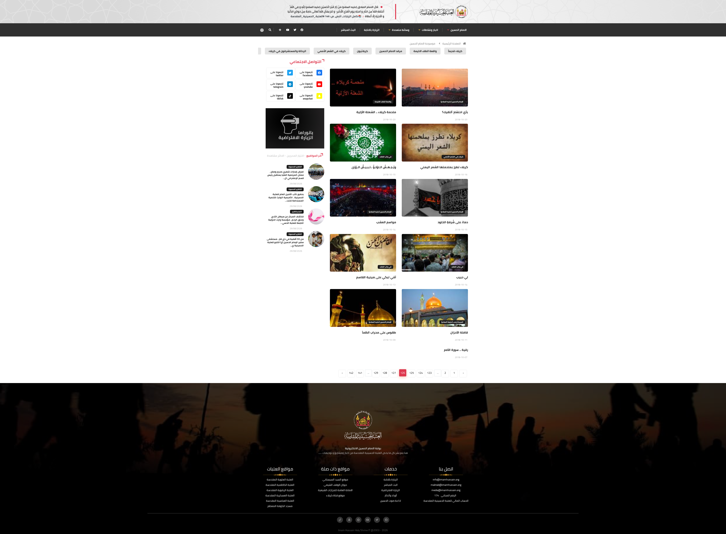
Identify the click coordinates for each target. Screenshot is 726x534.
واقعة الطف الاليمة (383, 101)
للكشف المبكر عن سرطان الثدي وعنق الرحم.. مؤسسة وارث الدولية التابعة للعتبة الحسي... (286, 219)
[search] (270, 30)
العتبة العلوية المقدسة (280, 479)
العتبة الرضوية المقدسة (280, 490)
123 (429, 372)
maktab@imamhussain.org (446, 484)
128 (384, 372)
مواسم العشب (386, 222)
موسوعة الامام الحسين (422, 43)
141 (360, 372)
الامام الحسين (458, 29)
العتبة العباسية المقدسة (280, 500)
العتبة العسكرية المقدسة (280, 495)
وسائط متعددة (400, 29)
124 (420, 372)
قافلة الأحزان (459, 332)
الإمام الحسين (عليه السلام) (452, 101)
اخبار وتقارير (297, 211)
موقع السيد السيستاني (335, 479)
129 (376, 372)
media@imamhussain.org (445, 490)
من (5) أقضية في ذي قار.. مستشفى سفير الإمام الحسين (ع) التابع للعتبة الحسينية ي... (285, 242)
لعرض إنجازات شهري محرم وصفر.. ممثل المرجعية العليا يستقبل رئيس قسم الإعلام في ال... (285, 174)
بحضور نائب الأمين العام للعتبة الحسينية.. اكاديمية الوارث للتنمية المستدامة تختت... (286, 197)
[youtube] (287, 29)
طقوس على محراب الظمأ (379, 332)
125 (411, 372)
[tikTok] (340, 520)
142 (351, 372)
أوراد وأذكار (391, 495)
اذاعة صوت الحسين (390, 500)
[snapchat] (349, 520)
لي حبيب (462, 277)
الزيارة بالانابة (371, 29)
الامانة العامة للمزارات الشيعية (335, 490)
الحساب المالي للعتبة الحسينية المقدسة (446, 500)
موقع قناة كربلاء (335, 495)
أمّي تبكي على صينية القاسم (376, 277)
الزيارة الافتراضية (390, 490)
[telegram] (358, 520)
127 (393, 372)
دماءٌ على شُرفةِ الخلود (453, 222)
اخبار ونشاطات (429, 29)
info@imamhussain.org (446, 479)
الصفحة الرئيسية (451, 43)
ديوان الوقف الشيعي (335, 484)
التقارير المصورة (295, 167)
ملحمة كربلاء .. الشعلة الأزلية (376, 112)
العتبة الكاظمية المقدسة (280, 484)
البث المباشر (348, 29)
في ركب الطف (385, 157)
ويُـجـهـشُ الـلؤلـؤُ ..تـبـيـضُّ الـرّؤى (373, 167)
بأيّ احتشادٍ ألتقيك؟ (455, 112)
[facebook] (302, 29)
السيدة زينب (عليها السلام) (452, 322)
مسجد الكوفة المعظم (280, 506)
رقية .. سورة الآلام (456, 350)
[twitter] (295, 29)
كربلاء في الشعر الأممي (453, 157)
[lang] (262, 30)
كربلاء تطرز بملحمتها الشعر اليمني (444, 167)
